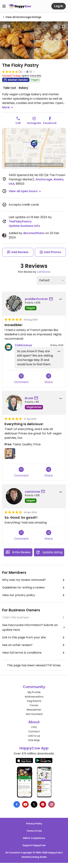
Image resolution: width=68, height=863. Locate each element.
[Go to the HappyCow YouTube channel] (25, 804)
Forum (34, 705)
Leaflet (9, 164)
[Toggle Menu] (4, 6)
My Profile (34, 692)
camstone (43, 272)
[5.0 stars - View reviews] (10, 71)
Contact (34, 731)
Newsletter (34, 709)
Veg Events (34, 701)
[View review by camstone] (14, 496)
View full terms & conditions (22, 653)
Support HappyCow (34, 845)
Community (34, 686)
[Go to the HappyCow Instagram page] (51, 804)
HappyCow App (34, 748)
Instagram (34, 123)
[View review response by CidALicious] (9, 347)
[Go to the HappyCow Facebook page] (16, 804)
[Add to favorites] (63, 26)
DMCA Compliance (34, 838)
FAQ (34, 727)
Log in (58, 6)
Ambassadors (34, 696)
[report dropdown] (60, 299)
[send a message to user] (52, 299)
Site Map (34, 740)
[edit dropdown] (59, 351)
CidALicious (23, 345)
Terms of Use (34, 830)
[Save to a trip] (55, 26)
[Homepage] (20, 6)
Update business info (24, 226)
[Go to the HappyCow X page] (34, 804)
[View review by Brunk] (14, 403)
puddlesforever (36, 299)
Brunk (29, 398)
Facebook (50, 123)
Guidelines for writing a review (23, 587)
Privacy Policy (34, 823)
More (6, 107)
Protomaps (21, 164)
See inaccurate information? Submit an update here (30, 627)
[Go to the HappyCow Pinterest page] (43, 804)
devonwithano (34, 233)
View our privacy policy (18, 595)
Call (18, 123)
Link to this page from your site (24, 637)
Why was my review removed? (24, 580)
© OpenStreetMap (38, 164)
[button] (34, 144)
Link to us (34, 736)
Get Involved (34, 714)
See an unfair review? (17, 645)
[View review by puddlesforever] (14, 303)
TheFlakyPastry (20, 221)
